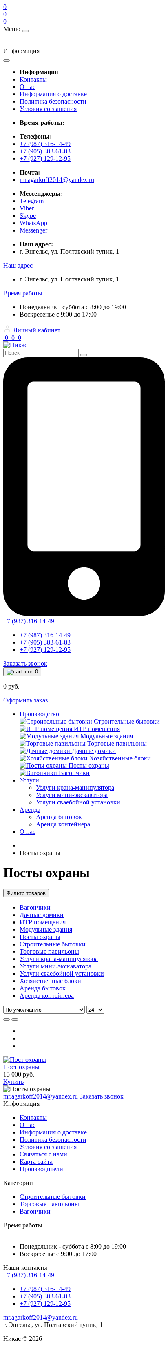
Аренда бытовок (43, 988)
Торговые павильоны (49, 951)
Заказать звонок (25, 663)
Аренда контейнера (47, 995)
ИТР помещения (43, 922)
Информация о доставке (53, 94)
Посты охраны (40, 936)
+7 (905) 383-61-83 (45, 151)
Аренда (30, 809)
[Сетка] (14, 1019)
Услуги (29, 780)
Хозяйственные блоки (50, 980)
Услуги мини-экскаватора (55, 966)
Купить (13, 1081)
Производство (39, 714)
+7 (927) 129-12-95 (45, 158)
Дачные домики (42, 914)
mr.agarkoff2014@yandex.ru (57, 179)
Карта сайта (36, 1161)
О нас (27, 86)
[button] (18, 265)
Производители (41, 1168)
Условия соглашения (48, 108)
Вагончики (35, 907)
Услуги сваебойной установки (62, 973)
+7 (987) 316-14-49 (45, 143)
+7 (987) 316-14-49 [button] (28, 1274)
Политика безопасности (53, 101)
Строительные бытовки (53, 944)
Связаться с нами (43, 1154)
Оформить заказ (25, 700)
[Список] (6, 1019)
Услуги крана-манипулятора (59, 958)
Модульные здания (46, 929)
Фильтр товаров (26, 893)
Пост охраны (21, 1066)
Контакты (33, 79)
